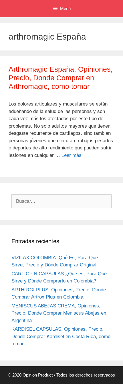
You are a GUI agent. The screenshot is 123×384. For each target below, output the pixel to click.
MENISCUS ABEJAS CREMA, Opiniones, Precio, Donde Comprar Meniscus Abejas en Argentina (58, 313)
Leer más (71, 155)
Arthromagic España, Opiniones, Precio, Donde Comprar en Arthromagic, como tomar (61, 77)
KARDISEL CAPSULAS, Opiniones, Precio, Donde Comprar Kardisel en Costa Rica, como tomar (60, 336)
